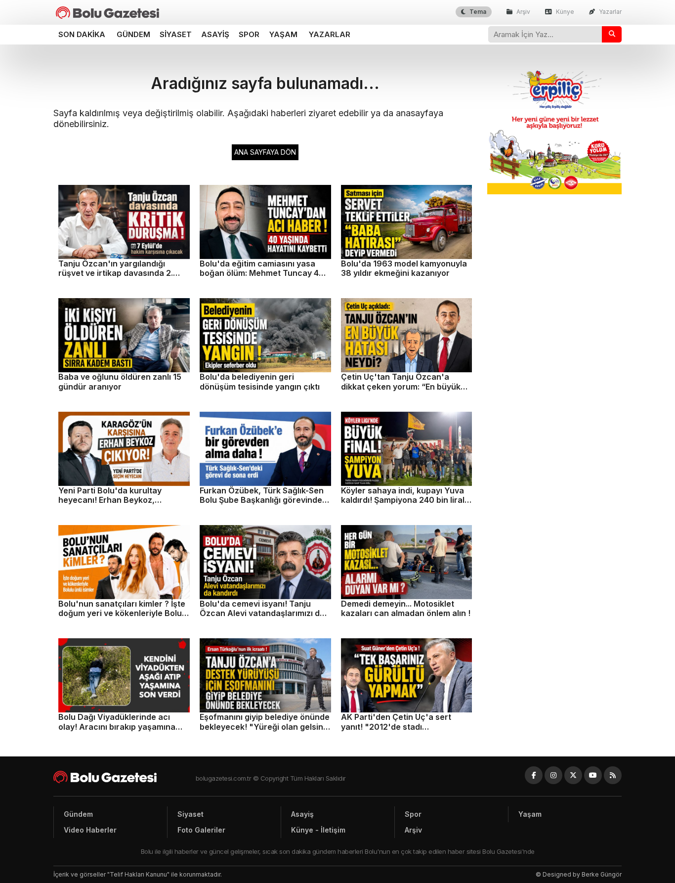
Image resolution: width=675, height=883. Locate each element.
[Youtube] (593, 775)
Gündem (133, 34)
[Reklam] (554, 191)
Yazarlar (609, 11)
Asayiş (215, 34)
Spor (249, 34)
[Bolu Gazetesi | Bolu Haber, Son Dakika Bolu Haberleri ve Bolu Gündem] (107, 12)
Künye (564, 11)
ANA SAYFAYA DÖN (265, 152)
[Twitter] (573, 775)
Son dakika (81, 34)
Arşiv (522, 11)
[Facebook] (534, 775)
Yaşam (283, 34)
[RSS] (613, 775)
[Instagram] (553, 775)
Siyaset (176, 34)
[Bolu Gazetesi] (124, 777)
